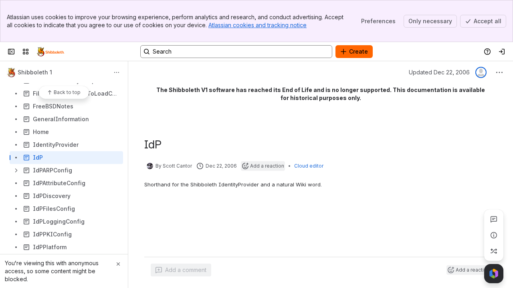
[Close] (118, 264)
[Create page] (493, 251)
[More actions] (116, 72)
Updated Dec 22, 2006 (439, 72)
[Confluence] (50, 51)
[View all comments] (493, 219)
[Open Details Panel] (493, 235)
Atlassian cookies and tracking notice (257, 25)
